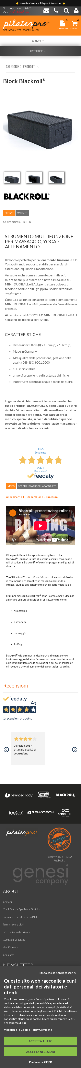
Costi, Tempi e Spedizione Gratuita (21, 909)
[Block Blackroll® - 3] (56, 177)
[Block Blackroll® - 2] (34, 177)
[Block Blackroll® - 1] (12, 177)
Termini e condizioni (13, 924)
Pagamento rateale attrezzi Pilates (21, 917)
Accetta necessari (40, 1051)
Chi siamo (8, 954)
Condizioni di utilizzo (14, 939)
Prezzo (9, 212)
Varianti (22, 212)
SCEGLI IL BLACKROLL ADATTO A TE (37, 486)
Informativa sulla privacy (16, 932)
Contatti (7, 901)
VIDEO (11, 486)
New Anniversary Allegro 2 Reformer (41, 3)
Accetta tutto (40, 1041)
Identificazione (10, 947)
